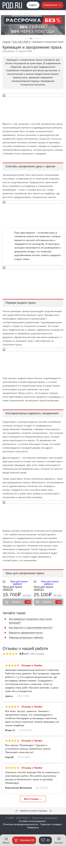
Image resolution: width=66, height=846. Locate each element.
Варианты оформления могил (25, 632)
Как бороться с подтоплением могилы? (31, 627)
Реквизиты (33, 827)
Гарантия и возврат (51, 824)
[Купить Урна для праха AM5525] (17, 582)
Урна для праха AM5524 (43, 588)
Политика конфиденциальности (20, 824)
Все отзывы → (33, 799)
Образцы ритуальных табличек (26, 637)
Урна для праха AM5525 (12, 588)
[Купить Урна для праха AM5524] (48, 582)
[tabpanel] (33, 25)
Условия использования (32, 821)
